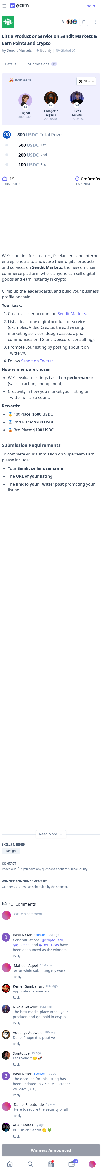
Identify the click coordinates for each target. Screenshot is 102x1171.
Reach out (9, 869)
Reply (16, 956)
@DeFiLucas (49, 945)
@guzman (21, 945)
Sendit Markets (72, 313)
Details (10, 64)
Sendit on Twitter (37, 361)
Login (90, 6)
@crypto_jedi (52, 940)
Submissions (42, 64)
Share (89, 81)
